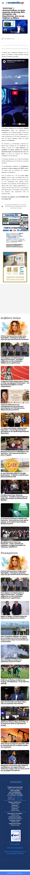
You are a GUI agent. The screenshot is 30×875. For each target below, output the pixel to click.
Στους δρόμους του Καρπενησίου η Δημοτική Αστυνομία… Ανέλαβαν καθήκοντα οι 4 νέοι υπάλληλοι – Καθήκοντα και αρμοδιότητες (12, 360)
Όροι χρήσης (15, 844)
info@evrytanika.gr (17, 797)
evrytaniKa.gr (18, 799)
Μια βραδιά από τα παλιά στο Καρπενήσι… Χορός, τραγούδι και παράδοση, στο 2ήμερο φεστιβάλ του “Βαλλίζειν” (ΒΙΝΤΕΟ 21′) (13, 544)
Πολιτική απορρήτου (15, 848)
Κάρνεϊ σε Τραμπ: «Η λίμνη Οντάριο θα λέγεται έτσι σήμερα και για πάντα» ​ (14, 617)
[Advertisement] (15, 299)
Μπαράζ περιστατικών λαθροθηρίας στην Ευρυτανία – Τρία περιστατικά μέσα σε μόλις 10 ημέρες (15, 453)
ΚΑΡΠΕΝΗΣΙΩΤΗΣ (10, 206)
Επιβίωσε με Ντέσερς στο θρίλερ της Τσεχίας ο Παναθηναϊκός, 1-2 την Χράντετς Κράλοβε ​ (15, 681)
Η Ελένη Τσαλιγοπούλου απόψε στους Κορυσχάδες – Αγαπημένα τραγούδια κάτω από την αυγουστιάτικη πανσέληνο (15, 337)
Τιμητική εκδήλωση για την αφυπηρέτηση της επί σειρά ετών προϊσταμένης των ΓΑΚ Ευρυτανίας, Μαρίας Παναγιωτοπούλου (13, 407)
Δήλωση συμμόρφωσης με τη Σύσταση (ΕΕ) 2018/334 (15, 852)
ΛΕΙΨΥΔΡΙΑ (13, 208)
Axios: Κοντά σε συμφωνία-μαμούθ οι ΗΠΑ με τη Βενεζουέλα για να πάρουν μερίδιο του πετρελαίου (15, 745)
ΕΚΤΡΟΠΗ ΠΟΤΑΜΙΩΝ (11, 205)
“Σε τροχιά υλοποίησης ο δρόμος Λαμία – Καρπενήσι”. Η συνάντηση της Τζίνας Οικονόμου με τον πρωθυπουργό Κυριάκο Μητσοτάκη (15, 430)
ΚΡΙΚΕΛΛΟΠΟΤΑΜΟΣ (20, 206)
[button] (3, 3)
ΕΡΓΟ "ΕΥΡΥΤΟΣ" (21, 205)
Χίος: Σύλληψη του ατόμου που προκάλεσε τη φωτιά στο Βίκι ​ (11, 660)
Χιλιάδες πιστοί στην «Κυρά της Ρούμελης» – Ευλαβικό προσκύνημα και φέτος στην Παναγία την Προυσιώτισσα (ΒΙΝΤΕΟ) (14, 497)
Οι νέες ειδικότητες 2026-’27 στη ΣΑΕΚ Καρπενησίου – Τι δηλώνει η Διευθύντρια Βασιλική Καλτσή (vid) (15, 475)
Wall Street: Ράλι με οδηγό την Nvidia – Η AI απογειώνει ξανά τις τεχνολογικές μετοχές (14, 723)
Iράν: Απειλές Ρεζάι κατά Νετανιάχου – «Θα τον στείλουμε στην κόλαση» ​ (14, 702)
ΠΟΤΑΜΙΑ (19, 208)
